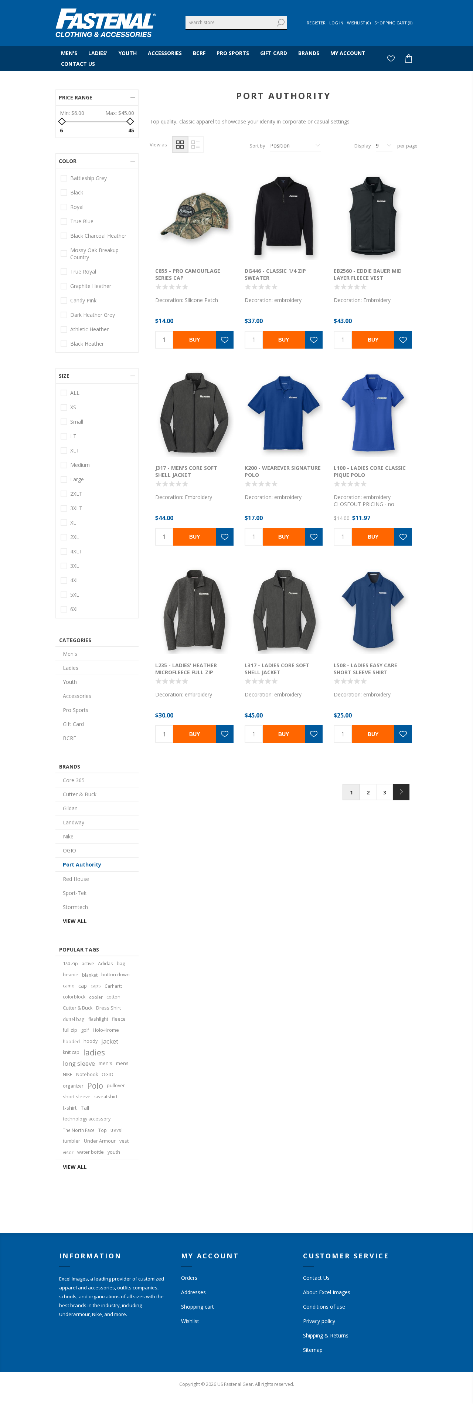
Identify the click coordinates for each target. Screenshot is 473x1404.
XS (73, 407)
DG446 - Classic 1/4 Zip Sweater (275, 274)
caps (96, 986)
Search (280, 22)
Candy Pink (83, 300)
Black (76, 192)
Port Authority (82, 864)
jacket (109, 1041)
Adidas (105, 963)
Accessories (77, 695)
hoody (91, 1041)
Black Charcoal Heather (98, 235)
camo (69, 986)
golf (85, 1030)
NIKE (67, 1074)
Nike (68, 836)
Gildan (70, 808)
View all (75, 921)
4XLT (76, 551)
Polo (95, 1086)
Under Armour (100, 1141)
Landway (73, 822)
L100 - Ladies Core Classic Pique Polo (370, 471)
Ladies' (71, 667)
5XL (74, 594)
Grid (180, 144)
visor (68, 1152)
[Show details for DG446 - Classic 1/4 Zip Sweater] (284, 216)
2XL (74, 536)
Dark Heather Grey (92, 314)
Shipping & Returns (325, 1335)
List (195, 144)
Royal (77, 206)
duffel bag (74, 1019)
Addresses (193, 1292)
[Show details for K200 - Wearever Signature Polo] (284, 413)
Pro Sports (75, 709)
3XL (74, 565)
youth (114, 1152)
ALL (74, 392)
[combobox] (230, 22)
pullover (116, 1085)
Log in (336, 23)
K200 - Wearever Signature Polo (283, 471)
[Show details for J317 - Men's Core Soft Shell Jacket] (194, 413)
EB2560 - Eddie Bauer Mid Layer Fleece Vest (368, 274)
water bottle (90, 1152)
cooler (96, 997)
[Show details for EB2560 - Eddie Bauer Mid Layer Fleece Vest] (373, 216)
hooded (71, 1041)
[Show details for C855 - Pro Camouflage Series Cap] (194, 216)
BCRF (69, 738)
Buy (194, 340)
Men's (70, 653)
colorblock (74, 997)
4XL (74, 580)
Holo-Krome (106, 1030)
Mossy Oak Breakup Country (94, 254)
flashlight (98, 1019)
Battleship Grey (88, 178)
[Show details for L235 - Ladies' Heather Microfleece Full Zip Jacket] (194, 610)
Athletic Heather (89, 329)
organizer (73, 1086)
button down (115, 974)
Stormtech (75, 906)
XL (73, 522)
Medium (80, 464)
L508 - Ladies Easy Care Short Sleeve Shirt (365, 669)
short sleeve (77, 1096)
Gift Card (73, 724)
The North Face (79, 1130)
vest (124, 1141)
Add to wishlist (225, 340)
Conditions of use (324, 1306)
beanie (70, 974)
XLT (74, 450)
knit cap (71, 1052)
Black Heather (87, 343)
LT (73, 436)
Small (76, 421)
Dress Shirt (108, 1008)
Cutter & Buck (79, 794)
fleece (119, 1019)
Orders (189, 1277)
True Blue (81, 221)
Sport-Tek (74, 892)
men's (105, 1063)
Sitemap (313, 1349)
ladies (94, 1052)
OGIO (69, 850)
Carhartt (113, 986)
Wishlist (190, 1321)
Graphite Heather (90, 285)
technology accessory (86, 1119)
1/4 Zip (70, 963)
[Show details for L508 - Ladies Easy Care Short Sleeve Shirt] (373, 610)
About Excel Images (326, 1292)
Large (77, 479)
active (88, 963)
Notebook (87, 1074)
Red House (76, 878)
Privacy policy (319, 1321)
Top (102, 1130)
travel (116, 1130)
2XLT (76, 493)
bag (121, 963)
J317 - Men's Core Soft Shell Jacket (186, 471)
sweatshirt (106, 1096)
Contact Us (316, 1277)
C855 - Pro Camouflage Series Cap (187, 274)
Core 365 (74, 780)
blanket (90, 975)
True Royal (83, 271)
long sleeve (79, 1063)
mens (122, 1063)
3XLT (76, 508)
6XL (74, 609)
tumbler (71, 1141)
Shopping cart (197, 1306)
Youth (70, 681)
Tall (85, 1107)
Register (316, 23)
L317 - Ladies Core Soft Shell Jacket (277, 669)
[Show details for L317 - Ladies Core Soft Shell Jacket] (284, 610)
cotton (113, 997)
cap (82, 985)
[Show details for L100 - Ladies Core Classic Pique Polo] (373, 413)
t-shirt (70, 1107)
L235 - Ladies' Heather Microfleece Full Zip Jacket (186, 672)
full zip (70, 1030)
